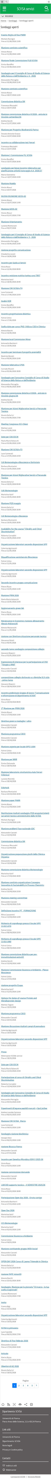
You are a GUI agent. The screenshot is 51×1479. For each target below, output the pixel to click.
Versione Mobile (34, 1477)
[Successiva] (36, 1385)
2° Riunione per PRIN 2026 (12, 708)
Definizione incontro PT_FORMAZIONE (18, 910)
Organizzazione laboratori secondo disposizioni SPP (24, 544)
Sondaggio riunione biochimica (14, 1133)
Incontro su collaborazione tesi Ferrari (18, 142)
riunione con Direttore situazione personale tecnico (23, 636)
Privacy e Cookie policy (12, 1449)
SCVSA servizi (25, 8)
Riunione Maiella (8, 183)
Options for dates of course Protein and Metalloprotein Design (19, 999)
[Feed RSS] (8, 1404)
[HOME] (3, 1404)
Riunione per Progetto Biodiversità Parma (19, 129)
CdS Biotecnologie (9, 490)
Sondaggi (13, 21)
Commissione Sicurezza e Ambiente (17, 1236)
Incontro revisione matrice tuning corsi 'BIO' (20, 275)
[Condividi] (25, 1404)
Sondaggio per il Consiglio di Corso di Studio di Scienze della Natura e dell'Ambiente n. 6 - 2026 (25, 74)
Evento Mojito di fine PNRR (13, 35)
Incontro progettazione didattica (15, 313)
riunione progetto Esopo (12, 985)
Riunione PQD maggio (11, 503)
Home (3, 21)
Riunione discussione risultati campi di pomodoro (23, 1026)
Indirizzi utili (11, 1465)
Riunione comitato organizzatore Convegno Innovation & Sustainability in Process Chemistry (22, 883)
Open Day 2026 (7, 1210)
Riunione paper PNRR (10, 800)
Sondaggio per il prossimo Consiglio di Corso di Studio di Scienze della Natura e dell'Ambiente (25, 379)
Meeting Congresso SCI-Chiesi (14, 424)
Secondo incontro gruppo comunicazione (19, 582)
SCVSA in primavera (9, 1328)
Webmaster (11, 1469)
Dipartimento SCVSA (11, 1441)
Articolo (4, 1353)
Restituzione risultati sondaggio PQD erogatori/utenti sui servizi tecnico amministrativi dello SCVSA (25, 814)
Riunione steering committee (14, 897)
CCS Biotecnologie (9, 1223)
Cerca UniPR (6, 2)
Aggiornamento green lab (12, 608)
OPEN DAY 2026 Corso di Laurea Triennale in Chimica (24, 1261)
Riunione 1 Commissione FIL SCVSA (16, 155)
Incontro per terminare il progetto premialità (21, 352)
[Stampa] (20, 1404)
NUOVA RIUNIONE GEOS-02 (13, 196)
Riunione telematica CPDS (12, 364)
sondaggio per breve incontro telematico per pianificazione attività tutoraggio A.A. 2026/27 (21, 169)
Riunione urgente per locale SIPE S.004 (18, 746)
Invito (3, 1302)
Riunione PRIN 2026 (10, 595)
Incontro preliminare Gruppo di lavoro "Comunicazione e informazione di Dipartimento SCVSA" (25, 694)
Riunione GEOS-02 (9, 209)
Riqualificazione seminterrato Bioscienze (19, 557)
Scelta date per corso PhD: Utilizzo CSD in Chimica (23, 326)
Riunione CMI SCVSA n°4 (11, 288)
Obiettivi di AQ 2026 (10, 1366)
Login (49, 2)
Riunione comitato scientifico (14, 47)
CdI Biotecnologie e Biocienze (14, 516)
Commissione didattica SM (13, 101)
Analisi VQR (6, 301)
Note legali (7, 1445)
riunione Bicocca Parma (11, 1146)
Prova (3, 1051)
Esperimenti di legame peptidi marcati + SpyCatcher (24, 1108)
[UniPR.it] (2, 2)
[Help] (31, 1404)
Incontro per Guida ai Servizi (13, 262)
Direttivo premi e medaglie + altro (16, 721)
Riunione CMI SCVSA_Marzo (13, 1121)
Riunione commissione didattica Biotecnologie (22, 869)
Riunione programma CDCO (13, 733)
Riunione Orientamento (11, 221)
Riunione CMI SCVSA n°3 (11, 449)
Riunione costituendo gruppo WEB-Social (19, 1248)
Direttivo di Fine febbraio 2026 (14, 1340)
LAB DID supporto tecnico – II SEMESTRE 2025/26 (23, 1184)
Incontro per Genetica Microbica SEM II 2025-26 (22, 1159)
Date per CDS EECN (9, 436)
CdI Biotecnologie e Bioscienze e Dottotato (20, 462)
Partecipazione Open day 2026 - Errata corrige (21, 1197)
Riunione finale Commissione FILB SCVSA (19, 60)
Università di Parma (11, 1437)
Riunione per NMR (9, 759)
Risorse (9, 16)
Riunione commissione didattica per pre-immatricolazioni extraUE (19, 955)
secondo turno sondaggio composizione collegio (22, 649)
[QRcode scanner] (14, 1404)
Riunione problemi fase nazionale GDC (18, 828)
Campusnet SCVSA (18, 1477)
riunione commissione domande (15, 1172)
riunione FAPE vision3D (11, 1274)
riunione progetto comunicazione (16, 250)
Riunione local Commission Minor (16, 339)
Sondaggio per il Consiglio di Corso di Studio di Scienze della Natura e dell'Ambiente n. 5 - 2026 (25, 236)
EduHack (5, 787)
